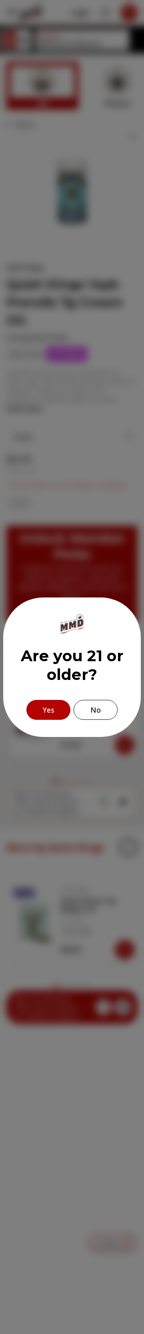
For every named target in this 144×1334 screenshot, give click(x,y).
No (95, 710)
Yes (48, 710)
